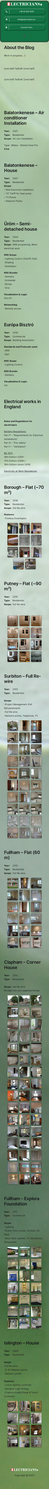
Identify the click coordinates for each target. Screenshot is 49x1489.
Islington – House (21, 1343)
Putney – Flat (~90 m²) (22, 586)
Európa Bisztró (18, 324)
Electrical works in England (22, 404)
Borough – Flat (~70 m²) (24, 490)
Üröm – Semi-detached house (20, 226)
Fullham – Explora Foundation (21, 1201)
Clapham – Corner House (22, 964)
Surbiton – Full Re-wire (22, 678)
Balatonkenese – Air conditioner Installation (24, 118)
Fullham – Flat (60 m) (22, 855)
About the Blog (19, 47)
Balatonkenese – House (20, 168)
